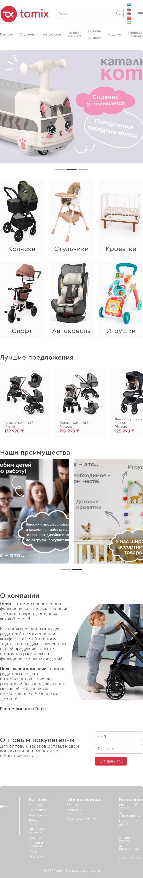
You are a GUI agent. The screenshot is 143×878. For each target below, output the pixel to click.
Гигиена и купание (94, 34)
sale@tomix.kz (130, 815)
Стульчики (28, 34)
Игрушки (36, 856)
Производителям (81, 818)
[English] (129, 13)
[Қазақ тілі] (129, 4)
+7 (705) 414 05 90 (129, 823)
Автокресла (52, 34)
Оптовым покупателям (77, 811)
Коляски (6, 34)
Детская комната (75, 34)
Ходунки (114, 34)
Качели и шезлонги (36, 844)
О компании (76, 804)
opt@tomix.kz (129, 848)
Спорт (34, 851)
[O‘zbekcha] (129, 22)
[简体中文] (129, 18)
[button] (140, 14)
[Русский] (129, 9)
